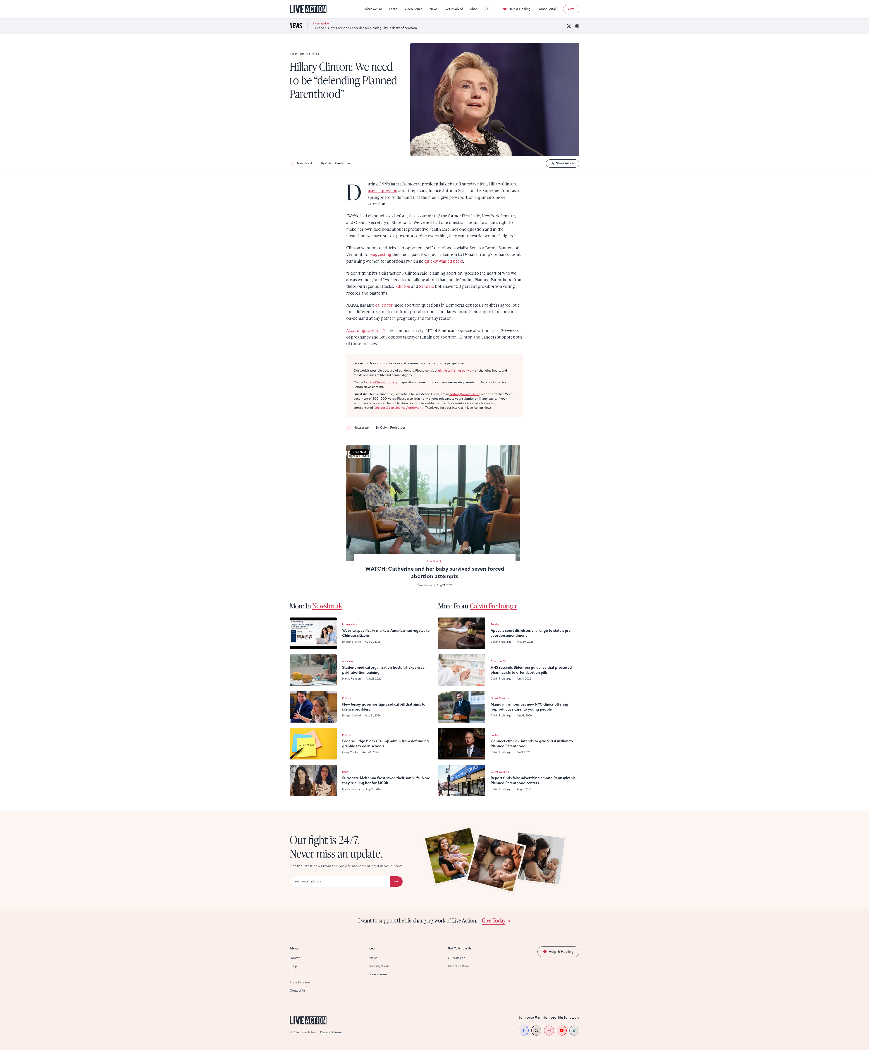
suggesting (381, 254)
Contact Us (298, 990)
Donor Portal (547, 9)
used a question (382, 190)
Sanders (426, 286)
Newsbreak (305, 163)
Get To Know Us (459, 948)
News (433, 9)
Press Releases (300, 982)
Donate (295, 958)
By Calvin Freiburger (335, 163)
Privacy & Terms (331, 1032)
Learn (393, 9)
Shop (473, 9)
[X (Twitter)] (569, 26)
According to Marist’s (366, 330)
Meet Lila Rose (458, 966)
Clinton (403, 286)
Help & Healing (519, 9)
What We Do (373, 9)
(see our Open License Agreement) (399, 408)
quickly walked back (443, 261)
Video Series (413, 9)
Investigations (379, 966)
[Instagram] (577, 26)
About (294, 948)
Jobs (293, 974)
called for (384, 305)
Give (571, 9)
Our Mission (456, 958)
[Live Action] (308, 9)
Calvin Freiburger (493, 605)
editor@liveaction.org (381, 382)
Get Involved (454, 9)
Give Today (494, 920)
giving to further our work (456, 370)
